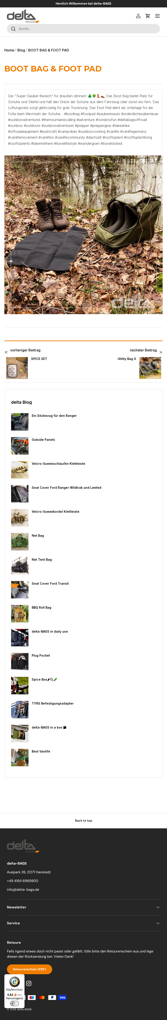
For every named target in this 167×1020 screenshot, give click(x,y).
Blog (21, 50)
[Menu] (157, 16)
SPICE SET (39, 359)
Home (9, 50)
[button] (148, 16)
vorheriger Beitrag (25, 350)
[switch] (14, 1003)
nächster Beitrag (143, 350)
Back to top (83, 820)
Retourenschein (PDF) (29, 969)
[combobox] (83, 28)
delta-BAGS (24, 1009)
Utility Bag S (127, 359)
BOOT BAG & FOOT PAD (48, 50)
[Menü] (22, 976)
